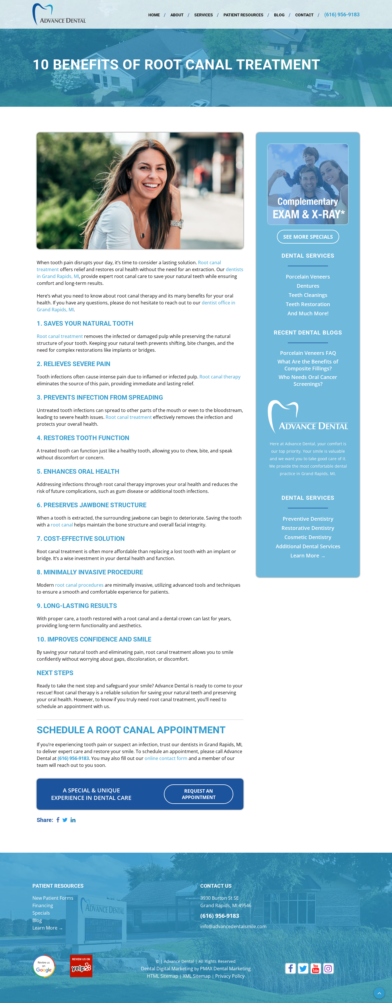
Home (154, 15)
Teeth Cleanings (308, 294)
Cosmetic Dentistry (307, 537)
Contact (304, 15)
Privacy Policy (229, 976)
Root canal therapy (219, 377)
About (177, 15)
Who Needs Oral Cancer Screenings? (308, 380)
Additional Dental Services (308, 546)
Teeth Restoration (308, 304)
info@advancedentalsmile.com (233, 926)
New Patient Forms (52, 898)
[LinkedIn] (73, 820)
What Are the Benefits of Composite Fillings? (307, 365)
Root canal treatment (60, 336)
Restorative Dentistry (308, 527)
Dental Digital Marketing (167, 968)
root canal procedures (79, 585)
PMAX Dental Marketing (225, 968)
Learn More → (308, 555)
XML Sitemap (197, 976)
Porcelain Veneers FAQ (308, 352)
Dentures (308, 285)
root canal (62, 525)
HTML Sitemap (162, 976)
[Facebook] (57, 820)
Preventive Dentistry (308, 518)
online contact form (166, 758)
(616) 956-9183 (342, 14)
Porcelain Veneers (308, 276)
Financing (42, 905)
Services (203, 15)
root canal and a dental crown (159, 618)
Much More (313, 313)
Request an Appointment (199, 794)
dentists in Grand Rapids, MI (211, 744)
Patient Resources (243, 15)
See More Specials (308, 236)
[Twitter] (65, 820)
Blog (279, 15)
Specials (41, 913)
